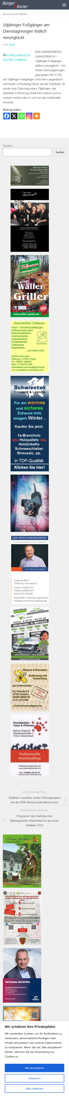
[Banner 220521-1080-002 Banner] (30, 530)
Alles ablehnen (35, 1088)
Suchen (7, 145)
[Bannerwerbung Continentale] (22, 1001)
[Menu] (64, 5)
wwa (12, 44)
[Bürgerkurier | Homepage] (19, 5)
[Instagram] (29, 116)
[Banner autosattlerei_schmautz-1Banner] (30, 371)
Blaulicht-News (15, 14)
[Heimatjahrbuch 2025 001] (22, 886)
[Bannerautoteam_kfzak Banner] (30, 659)
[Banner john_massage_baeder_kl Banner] (30, 184)
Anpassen (35, 1078)
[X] (14, 116)
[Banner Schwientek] (30, 470)
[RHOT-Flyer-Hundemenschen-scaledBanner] (22, 944)
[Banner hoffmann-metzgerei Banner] (30, 316)
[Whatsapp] (21, 116)
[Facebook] (6, 116)
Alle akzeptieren (34, 1067)
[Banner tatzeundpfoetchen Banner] (30, 775)
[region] (34, 1058)
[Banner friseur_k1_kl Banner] (30, 250)
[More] (36, 116)
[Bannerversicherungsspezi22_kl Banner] (30, 603)
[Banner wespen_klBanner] (30, 710)
